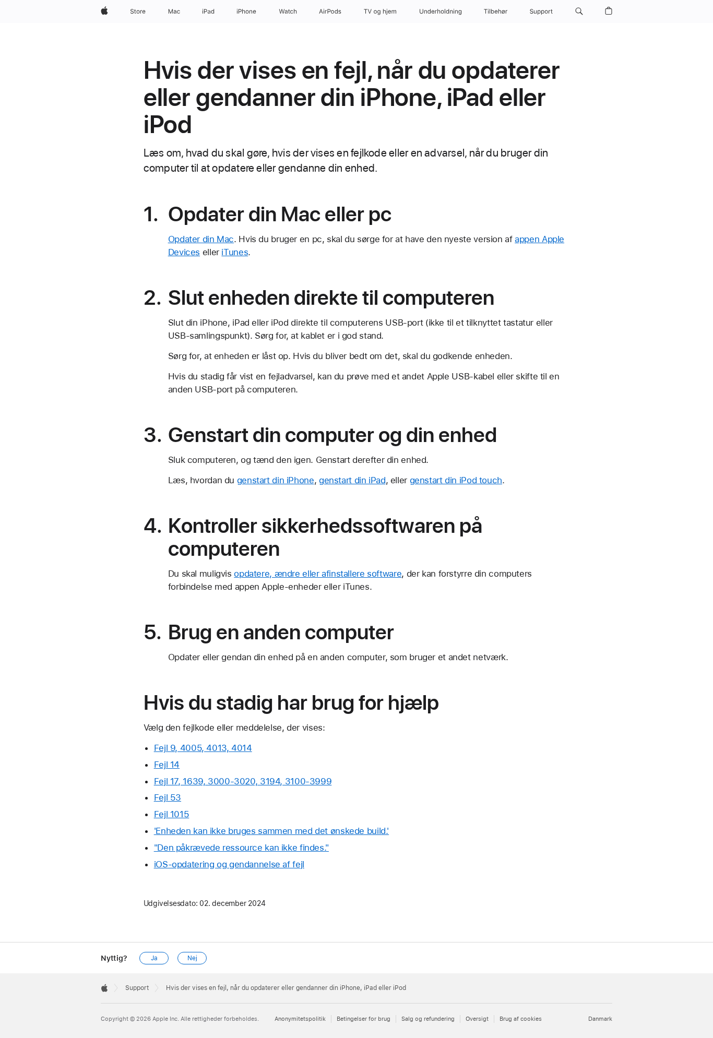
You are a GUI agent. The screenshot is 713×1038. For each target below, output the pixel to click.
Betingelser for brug (363, 1019)
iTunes (234, 252)
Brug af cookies (521, 1019)
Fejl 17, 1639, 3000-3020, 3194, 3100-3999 (243, 781)
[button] (579, 11)
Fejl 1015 (171, 814)
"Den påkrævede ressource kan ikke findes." (241, 847)
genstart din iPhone (275, 480)
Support (137, 988)
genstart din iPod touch (456, 480)
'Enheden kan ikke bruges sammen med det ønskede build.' (271, 831)
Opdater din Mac (201, 239)
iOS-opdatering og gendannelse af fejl (229, 864)
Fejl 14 (167, 764)
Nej (192, 958)
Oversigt (477, 1019)
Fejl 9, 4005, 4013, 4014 (203, 748)
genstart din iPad (352, 480)
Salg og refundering (428, 1019)
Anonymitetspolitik (300, 1019)
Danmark (600, 1019)
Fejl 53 (167, 797)
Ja (154, 958)
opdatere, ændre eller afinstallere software (317, 573)
